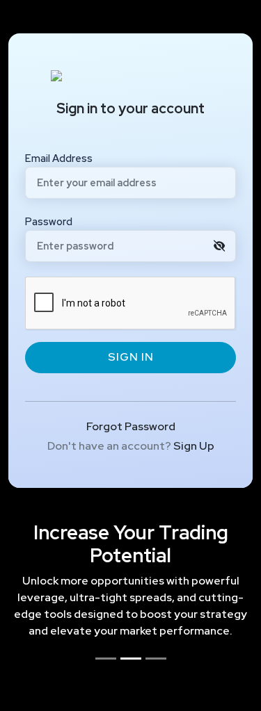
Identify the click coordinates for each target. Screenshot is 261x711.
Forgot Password (130, 426)
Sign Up (193, 446)
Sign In (131, 357)
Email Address (59, 158)
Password (48, 221)
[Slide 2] (130, 659)
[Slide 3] (155, 659)
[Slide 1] (105, 659)
